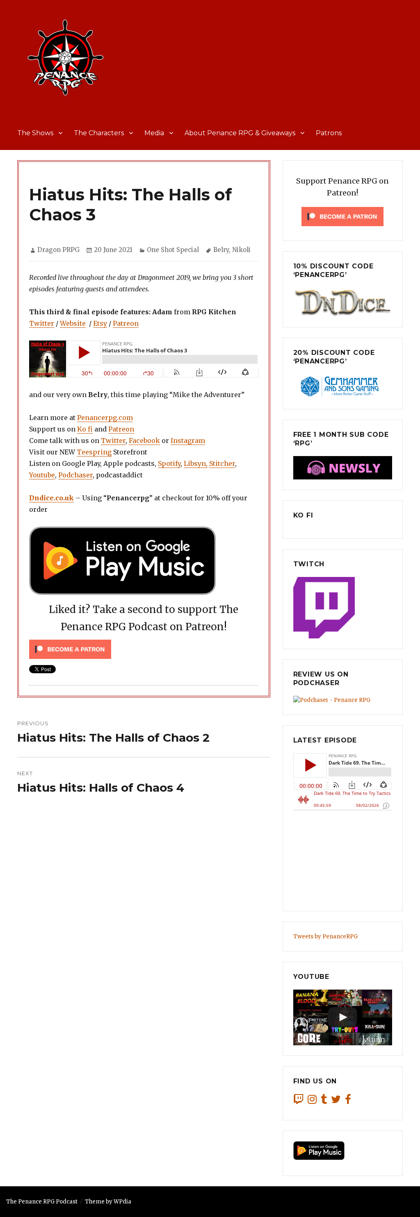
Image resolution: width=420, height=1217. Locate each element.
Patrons (329, 133)
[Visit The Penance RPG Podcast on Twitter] (336, 1101)
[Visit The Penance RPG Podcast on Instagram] (312, 1101)
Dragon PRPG (58, 250)
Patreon (126, 323)
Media (154, 133)
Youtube (42, 475)
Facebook (144, 440)
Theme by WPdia (108, 1201)
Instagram (188, 440)
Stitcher (222, 463)
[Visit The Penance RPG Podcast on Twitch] (298, 1101)
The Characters (99, 133)
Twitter (41, 323)
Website (73, 323)
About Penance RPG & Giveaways (240, 133)
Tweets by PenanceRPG (325, 936)
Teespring (94, 452)
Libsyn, (196, 463)
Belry (221, 250)
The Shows (35, 133)
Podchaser (75, 475)
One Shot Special (173, 250)
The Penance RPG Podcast (42, 1201)
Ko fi (85, 429)
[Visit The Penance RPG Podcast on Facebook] (348, 1101)
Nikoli (241, 250)
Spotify (169, 463)
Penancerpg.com (105, 417)
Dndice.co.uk (51, 498)
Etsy (100, 323)
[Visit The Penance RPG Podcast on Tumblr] (324, 1101)
